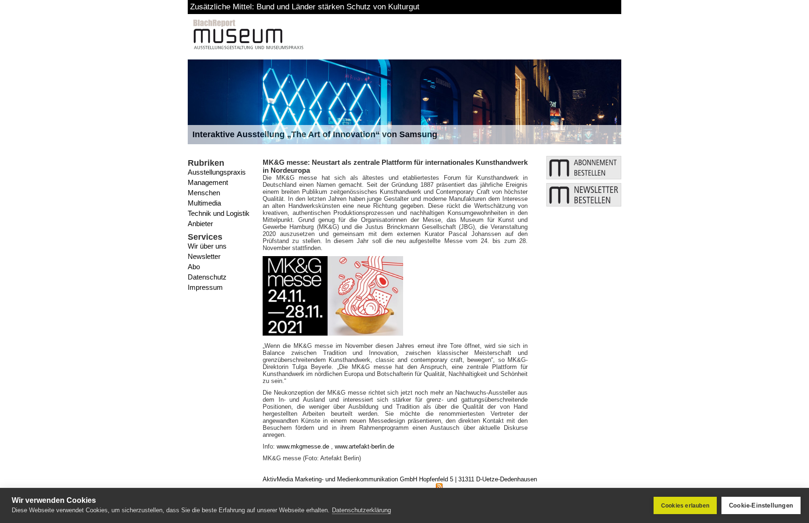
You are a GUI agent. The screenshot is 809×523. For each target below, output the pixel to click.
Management (208, 182)
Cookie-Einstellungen (761, 505)
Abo (194, 267)
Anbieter (200, 224)
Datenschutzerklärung (361, 510)
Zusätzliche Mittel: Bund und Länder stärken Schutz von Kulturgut (304, 6)
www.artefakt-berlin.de (364, 446)
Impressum (205, 287)
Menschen (204, 193)
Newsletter (204, 256)
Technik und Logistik (219, 213)
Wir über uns (207, 246)
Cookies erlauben (685, 505)
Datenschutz (207, 277)
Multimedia (204, 203)
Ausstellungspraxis (217, 172)
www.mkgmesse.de (303, 446)
